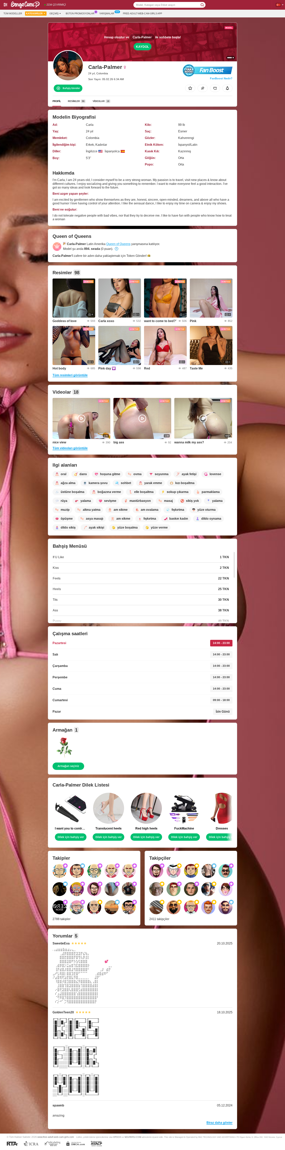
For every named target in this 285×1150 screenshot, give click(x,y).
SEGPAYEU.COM (132, 1137)
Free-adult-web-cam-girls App (142, 13)
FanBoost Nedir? (221, 78)
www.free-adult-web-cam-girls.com (55, 1137)
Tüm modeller (12, 13)
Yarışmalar (106, 13)
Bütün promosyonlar (80, 13)
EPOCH (117, 1137)
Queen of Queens (118, 244)
